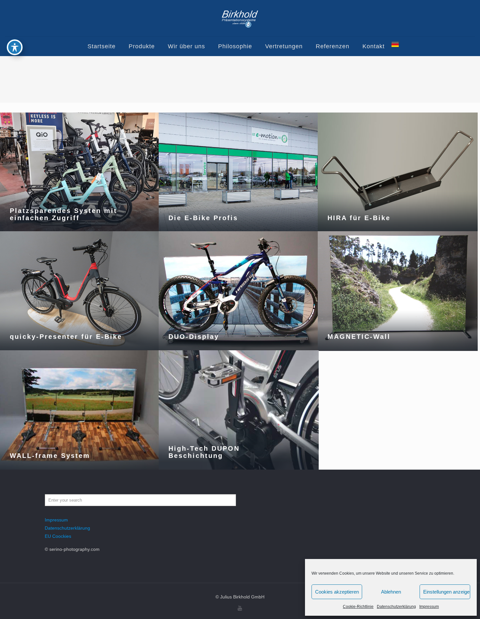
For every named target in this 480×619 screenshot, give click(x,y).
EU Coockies (58, 536)
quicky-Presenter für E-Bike (66, 336)
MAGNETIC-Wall (359, 336)
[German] (395, 46)
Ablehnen (391, 592)
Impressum (429, 606)
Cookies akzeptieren (337, 592)
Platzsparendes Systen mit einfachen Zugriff (63, 214)
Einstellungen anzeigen (446, 592)
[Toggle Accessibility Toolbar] (15, 47)
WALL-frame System (50, 455)
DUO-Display (193, 336)
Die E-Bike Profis (203, 217)
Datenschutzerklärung (396, 606)
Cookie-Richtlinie (358, 606)
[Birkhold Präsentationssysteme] (240, 18)
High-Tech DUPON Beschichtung (204, 452)
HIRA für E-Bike (359, 217)
